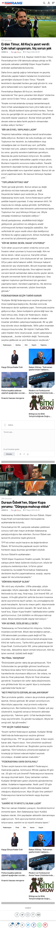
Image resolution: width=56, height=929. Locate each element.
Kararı (32, 827)
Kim (26, 345)
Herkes (18, 345)
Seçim (34, 345)
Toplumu (43, 345)
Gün (24, 827)
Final (17, 827)
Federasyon (7, 345)
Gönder (9, 454)
